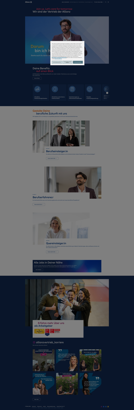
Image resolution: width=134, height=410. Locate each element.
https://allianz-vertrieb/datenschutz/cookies (59, 57)
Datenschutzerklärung (58, 58)
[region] (67, 53)
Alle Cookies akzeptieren (77, 62)
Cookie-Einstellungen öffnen (57, 62)
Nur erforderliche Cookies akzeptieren (67, 62)
